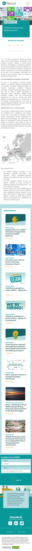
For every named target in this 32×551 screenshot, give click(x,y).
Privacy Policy (21, 532)
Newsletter (10, 532)
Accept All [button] (15, 547)
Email (5, 468)
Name (5, 460)
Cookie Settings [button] (6, 547)
